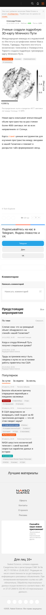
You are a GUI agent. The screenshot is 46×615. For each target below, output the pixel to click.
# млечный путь (29, 59)
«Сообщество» (13, 14)
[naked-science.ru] (37, 602)
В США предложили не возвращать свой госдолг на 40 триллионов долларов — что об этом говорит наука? (18, 416)
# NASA (5, 462)
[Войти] (43, 3)
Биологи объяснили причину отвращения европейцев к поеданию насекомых (16, 393)
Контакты (23, 505)
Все (42, 309)
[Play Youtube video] (23, 166)
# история (6, 431)
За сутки (6, 381)
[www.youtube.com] (20, 602)
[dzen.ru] (26, 602)
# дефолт (26, 428)
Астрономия (7, 456)
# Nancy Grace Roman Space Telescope (17, 459)
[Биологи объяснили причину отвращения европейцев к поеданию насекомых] (40, 393)
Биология (6, 401)
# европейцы (17, 401)
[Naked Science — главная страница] (13, 3)
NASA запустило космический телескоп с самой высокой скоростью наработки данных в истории (17, 447)
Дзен (23, 250)
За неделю (18, 381)
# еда (27, 401)
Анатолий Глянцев (24, 337)
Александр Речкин (14, 21)
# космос (18, 59)
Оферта (23, 500)
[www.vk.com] (14, 602)
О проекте (23, 510)
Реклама (23, 515)
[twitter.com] (9, 602)
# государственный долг (11, 428)
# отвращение (8, 404)
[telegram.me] (31, 602)
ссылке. (5, 16)
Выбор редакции (9, 435)
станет (11, 136)
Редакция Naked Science (11, 352)
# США (15, 431)
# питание (19, 404)
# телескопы (7, 62)
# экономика (24, 431)
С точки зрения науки (11, 425)
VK (23, 256)
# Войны (24, 425)
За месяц (31, 381)
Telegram (23, 243)
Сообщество (7, 59)
